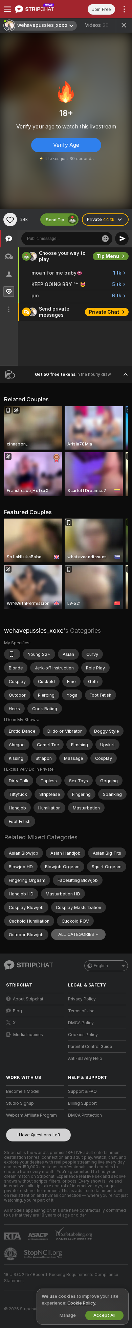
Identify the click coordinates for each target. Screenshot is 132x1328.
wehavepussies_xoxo (34, 630)
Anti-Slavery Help (85, 1058)
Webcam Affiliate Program (31, 1115)
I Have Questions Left (38, 1134)
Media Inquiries (28, 1034)
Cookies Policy (83, 1034)
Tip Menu (108, 256)
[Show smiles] (105, 238)
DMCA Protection (85, 1115)
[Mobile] (12, 654)
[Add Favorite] (10, 219)
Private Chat (104, 312)
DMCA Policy (81, 1022)
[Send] (122, 238)
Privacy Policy (82, 999)
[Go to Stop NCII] (44, 1254)
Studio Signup (20, 1103)
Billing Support (82, 1103)
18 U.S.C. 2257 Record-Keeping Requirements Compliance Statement (61, 1277)
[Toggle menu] (7, 9)
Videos (97, 25)
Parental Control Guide (90, 1046)
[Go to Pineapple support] (11, 1253)
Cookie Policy (81, 1303)
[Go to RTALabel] (13, 1236)
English (101, 965)
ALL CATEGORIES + (78, 934)
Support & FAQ (82, 1091)
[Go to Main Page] (40, 9)
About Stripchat (28, 999)
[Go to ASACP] (38, 1236)
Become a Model (22, 1091)
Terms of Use (81, 1011)
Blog (17, 1011)
